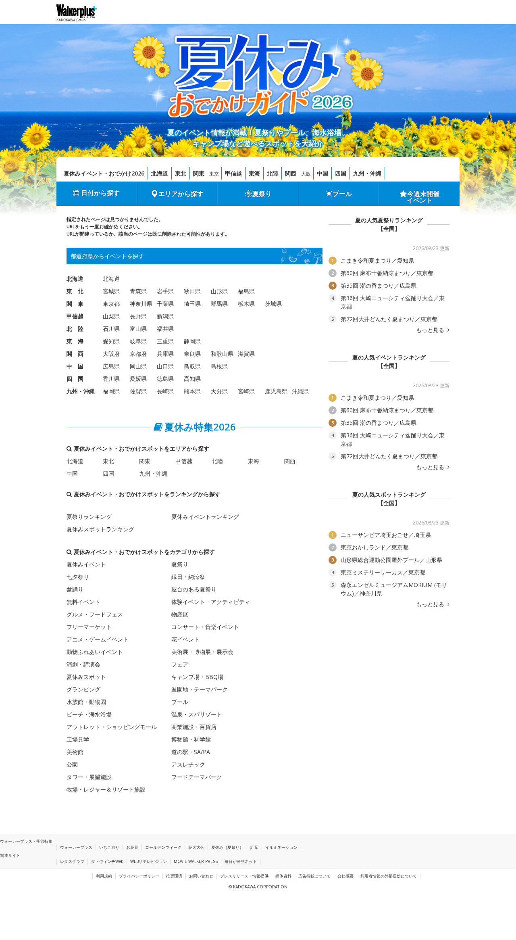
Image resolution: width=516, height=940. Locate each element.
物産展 (179, 614)
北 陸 (75, 328)
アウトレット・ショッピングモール (112, 727)
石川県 (111, 328)
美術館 (75, 752)
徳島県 (165, 378)
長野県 (138, 316)
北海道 (159, 173)
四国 (340, 173)
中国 (322, 173)
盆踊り (75, 589)
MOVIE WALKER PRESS (196, 861)
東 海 (75, 341)
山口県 (165, 366)
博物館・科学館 (191, 739)
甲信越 (233, 173)
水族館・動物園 (86, 702)
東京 (214, 173)
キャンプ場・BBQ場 (197, 677)
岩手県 (165, 291)
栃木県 (246, 303)
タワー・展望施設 (89, 777)
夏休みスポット (86, 677)
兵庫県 (165, 353)
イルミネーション (281, 847)
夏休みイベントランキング (205, 516)
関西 (290, 173)
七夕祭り (78, 577)
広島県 (111, 366)
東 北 (75, 291)
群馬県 (219, 303)
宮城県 (111, 291)
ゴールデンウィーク (163, 847)
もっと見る (431, 330)
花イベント (185, 639)
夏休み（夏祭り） (227, 847)
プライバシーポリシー (139, 876)
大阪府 (111, 353)
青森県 (138, 291)
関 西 (75, 353)
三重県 (165, 341)
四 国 (75, 378)
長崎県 (165, 391)
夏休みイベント (86, 564)
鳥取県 (192, 366)
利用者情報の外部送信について (388, 876)
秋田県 (192, 291)
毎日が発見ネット (241, 861)
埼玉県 (192, 303)
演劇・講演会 (83, 664)
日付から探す (100, 192)
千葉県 (165, 303)
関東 (198, 173)
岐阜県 (138, 341)
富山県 (138, 328)
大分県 (219, 391)
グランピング (83, 689)
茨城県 (273, 303)
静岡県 (192, 341)
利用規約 (104, 876)
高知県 (192, 378)
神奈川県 (141, 303)
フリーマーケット (89, 627)
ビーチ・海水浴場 (89, 714)
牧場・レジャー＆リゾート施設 (106, 789)
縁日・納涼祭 (188, 577)
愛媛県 (138, 378)
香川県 (111, 378)
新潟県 (165, 316)
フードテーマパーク (196, 777)
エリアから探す (181, 193)
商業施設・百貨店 (193, 727)
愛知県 (111, 341)
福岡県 (111, 391)
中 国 (75, 366)
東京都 (111, 303)
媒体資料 (283, 876)
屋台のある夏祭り (193, 589)
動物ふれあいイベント (95, 652)
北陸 (272, 173)
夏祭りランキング (89, 516)
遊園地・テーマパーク (199, 689)
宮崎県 (246, 391)
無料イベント (83, 602)
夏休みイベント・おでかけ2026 (104, 173)
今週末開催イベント (423, 197)
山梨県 (111, 316)
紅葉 (254, 847)
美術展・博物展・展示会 (202, 652)
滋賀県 (246, 353)
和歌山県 (222, 353)
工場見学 (78, 739)
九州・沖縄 (367, 173)
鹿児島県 (276, 391)
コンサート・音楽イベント (205, 627)
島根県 (219, 366)
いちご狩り (109, 847)
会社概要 (345, 876)
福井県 (165, 328)
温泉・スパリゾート (196, 714)
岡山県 (138, 366)
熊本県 (192, 391)
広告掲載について (314, 876)
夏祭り (262, 193)
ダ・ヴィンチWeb (107, 861)
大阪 (306, 173)
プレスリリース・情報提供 (244, 876)
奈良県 (192, 353)
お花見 (132, 847)
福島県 (246, 291)
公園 (72, 764)
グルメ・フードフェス (95, 614)
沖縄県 (300, 391)
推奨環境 (174, 876)
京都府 (138, 353)
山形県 (219, 291)
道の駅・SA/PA (190, 752)
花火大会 (196, 847)
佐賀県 (138, 391)
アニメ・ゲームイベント (98, 639)
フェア (179, 664)
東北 (180, 173)
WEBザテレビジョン (148, 861)
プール (342, 193)
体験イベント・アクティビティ (210, 602)
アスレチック (188, 764)
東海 (254, 173)
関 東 (75, 303)
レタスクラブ (72, 861)
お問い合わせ (201, 876)
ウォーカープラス (76, 847)
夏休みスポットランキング (100, 529)
